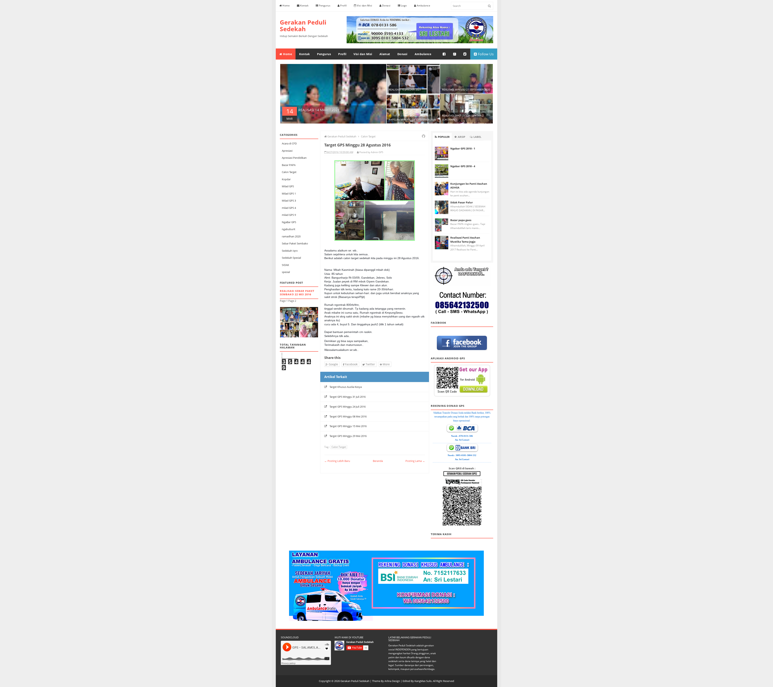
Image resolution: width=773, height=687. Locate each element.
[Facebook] (444, 54)
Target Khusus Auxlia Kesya (346, 387)
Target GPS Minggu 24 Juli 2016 (348, 406)
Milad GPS (288, 186)
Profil (343, 5)
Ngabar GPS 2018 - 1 (462, 148)
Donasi (386, 5)
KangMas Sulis (423, 681)
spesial (286, 272)
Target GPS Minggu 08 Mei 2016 (348, 416)
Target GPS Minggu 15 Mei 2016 (348, 426)
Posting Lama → (415, 461)
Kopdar (286, 179)
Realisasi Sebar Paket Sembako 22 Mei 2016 (297, 292)
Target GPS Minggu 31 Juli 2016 (348, 397)
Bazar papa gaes (460, 220)
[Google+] (455, 54)
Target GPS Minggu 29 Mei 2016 (348, 436)
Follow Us (485, 54)
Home (286, 5)
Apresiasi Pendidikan (294, 158)
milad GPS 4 (289, 208)
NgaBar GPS (289, 222)
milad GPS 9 (289, 215)
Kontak (304, 5)
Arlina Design (392, 681)
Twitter (370, 364)
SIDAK (285, 265)
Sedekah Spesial (291, 258)
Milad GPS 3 (289, 200)
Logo (403, 5)
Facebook (351, 364)
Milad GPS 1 (289, 193)
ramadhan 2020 (291, 236)
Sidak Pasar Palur (461, 202)
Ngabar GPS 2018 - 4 (462, 166)
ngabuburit (288, 229)
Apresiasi (287, 150)
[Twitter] (465, 54)
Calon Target (289, 172)
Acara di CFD (289, 143)
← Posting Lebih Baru (337, 461)
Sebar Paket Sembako (295, 243)
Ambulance (423, 5)
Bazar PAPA (289, 165)
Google (333, 364)
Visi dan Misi (364, 5)
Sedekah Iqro (290, 250)
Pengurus (324, 5)
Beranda (378, 461)
